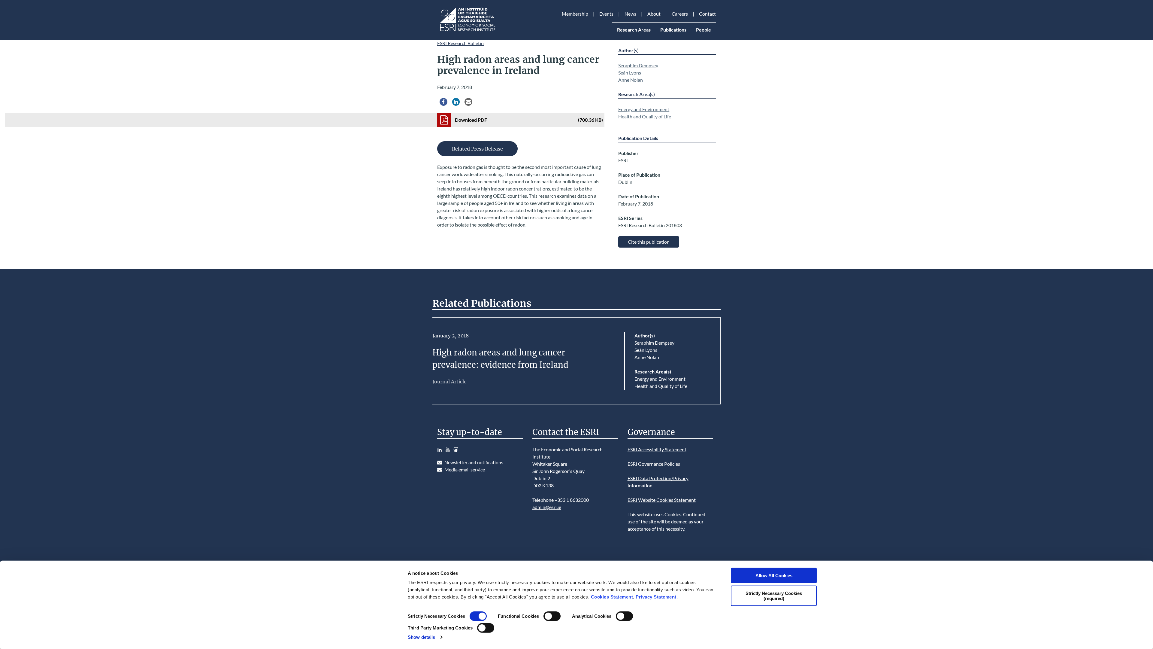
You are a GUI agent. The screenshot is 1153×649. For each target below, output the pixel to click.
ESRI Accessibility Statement (657, 449)
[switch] (552, 616)
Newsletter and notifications (473, 462)
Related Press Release (477, 149)
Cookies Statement (612, 596)
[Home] (467, 31)
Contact (707, 14)
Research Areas (634, 29)
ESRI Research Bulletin (460, 43)
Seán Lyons (629, 72)
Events (606, 14)
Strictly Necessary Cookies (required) (774, 595)
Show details (421, 637)
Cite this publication (649, 242)
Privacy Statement (656, 596)
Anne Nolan (630, 80)
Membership (575, 14)
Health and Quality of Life (644, 116)
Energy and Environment (643, 109)
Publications (673, 29)
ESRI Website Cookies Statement (662, 500)
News (630, 14)
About (654, 14)
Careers (680, 14)
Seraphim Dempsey (638, 65)
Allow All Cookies (773, 575)
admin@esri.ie (546, 507)
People (703, 29)
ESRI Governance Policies (654, 464)
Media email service (464, 469)
